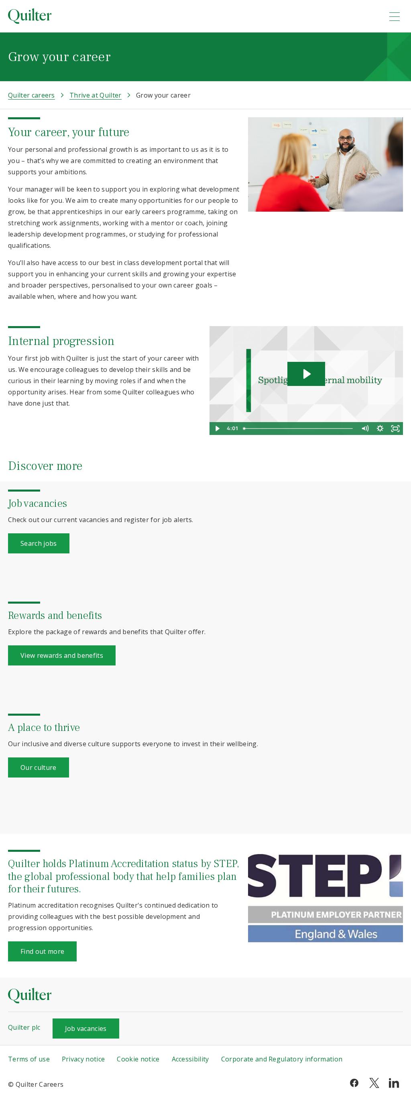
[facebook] (354, 1082)
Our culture (38, 767)
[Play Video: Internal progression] (306, 374)
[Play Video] (217, 428)
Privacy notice (83, 1059)
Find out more (42, 951)
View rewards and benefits (61, 655)
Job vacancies (86, 1028)
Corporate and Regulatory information (282, 1059)
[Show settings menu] (380, 428)
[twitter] (374, 1082)
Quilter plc (24, 1027)
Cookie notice (138, 1059)
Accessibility (190, 1059)
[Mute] (364, 428)
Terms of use (29, 1059)
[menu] (394, 16)
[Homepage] (193, 16)
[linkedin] (394, 1082)
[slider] (299, 428)
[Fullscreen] (395, 428)
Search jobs (38, 543)
